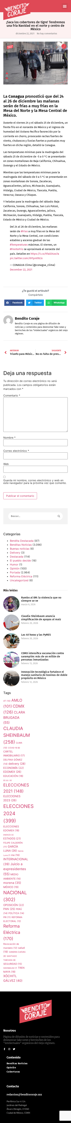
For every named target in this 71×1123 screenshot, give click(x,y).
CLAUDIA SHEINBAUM (16, 735)
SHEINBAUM (10, 968)
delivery (16, 763)
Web (6, 464)
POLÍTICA (16, 913)
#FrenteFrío (16, 249)
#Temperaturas (19, 244)
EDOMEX (12, 771)
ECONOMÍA (13, 767)
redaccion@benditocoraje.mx (24, 1094)
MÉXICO (11, 887)
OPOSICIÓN (13, 905)
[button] (65, 6)
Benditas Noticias (21, 544)
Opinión (14, 568)
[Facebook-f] (4, 1049)
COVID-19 (14, 748)
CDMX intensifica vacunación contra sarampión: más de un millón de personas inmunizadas (42, 656)
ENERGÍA (8, 835)
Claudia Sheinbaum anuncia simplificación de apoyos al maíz (41, 617)
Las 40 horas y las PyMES (36, 634)
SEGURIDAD (12, 963)
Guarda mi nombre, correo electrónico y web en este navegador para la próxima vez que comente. (34, 481)
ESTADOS (12, 838)
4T (7, 701)
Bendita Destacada (22, 540)
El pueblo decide (20, 560)
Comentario (11, 395)
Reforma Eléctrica (21, 576)
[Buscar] (59, 516)
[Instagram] (9, 1049)
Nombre (9, 437)
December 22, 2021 (21, 269)
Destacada (16, 556)
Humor (14, 564)
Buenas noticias (19, 548)
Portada (15, 572)
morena (12, 883)
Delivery (15, 552)
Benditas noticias (17, 1063)
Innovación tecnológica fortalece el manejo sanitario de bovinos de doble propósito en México (44, 675)
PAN (9, 909)
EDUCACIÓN (13, 776)
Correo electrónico (16, 450)
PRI (7, 917)
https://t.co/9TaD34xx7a (45, 253)
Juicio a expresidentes (14, 869)
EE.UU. (7, 780)
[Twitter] (14, 1049)
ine (15, 855)
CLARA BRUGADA (14, 717)
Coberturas (13, 1072)
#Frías (24, 231)
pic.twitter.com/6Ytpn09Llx (26, 258)
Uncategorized (19, 580)
